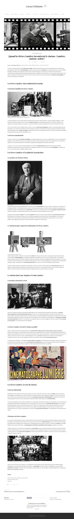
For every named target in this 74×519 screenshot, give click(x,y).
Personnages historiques (37, 53)
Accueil (9, 65)
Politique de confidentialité (55, 499)
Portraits (22, 14)
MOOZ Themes (34, 516)
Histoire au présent (44, 14)
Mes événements (55, 14)
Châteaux (7, 14)
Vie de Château (14, 14)
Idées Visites (35, 14)
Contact (63, 14)
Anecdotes (28, 14)
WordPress (44, 516)
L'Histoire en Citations (9, 499)
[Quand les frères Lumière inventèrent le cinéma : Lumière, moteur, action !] (37, 34)
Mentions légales (53, 497)
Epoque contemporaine (14, 484)
